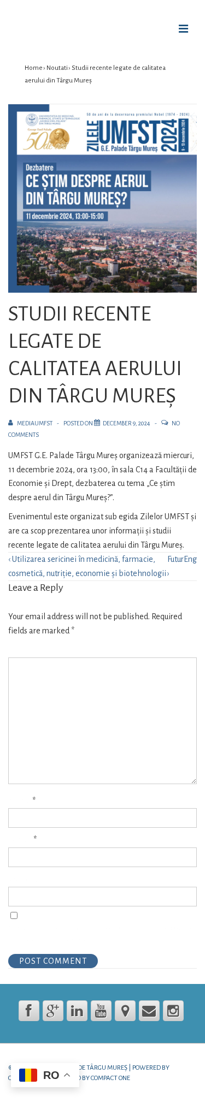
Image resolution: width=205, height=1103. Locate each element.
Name (19, 801)
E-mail (20, 839)
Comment (28, 650)
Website (22, 879)
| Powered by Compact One (89, 1078)
